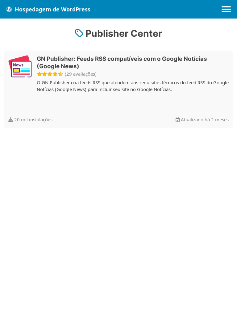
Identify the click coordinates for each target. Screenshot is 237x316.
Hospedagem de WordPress (51, 9)
